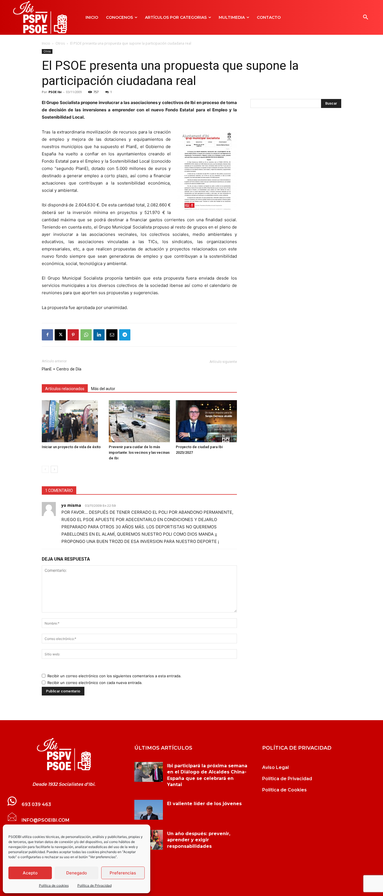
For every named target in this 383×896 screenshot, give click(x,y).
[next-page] (54, 469)
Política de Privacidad (94, 885)
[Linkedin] (99, 334)
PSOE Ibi (55, 92)
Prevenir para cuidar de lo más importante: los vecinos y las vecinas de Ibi (139, 452)
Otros (60, 43)
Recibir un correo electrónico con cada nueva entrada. (94, 682)
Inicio (46, 43)
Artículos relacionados (64, 388)
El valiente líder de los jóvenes (204, 803)
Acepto (30, 873)
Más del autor (103, 388)
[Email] (111, 334)
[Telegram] (124, 334)
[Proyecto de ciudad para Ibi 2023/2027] (206, 421)
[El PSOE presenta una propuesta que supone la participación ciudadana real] (64, 754)
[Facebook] (47, 334)
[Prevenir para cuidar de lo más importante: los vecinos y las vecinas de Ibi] (139, 421)
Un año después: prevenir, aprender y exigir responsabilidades (198, 840)
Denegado (76, 873)
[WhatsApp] (86, 334)
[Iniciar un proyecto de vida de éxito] (72, 421)
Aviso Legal (275, 767)
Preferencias (123, 873)
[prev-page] (45, 469)
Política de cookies (54, 885)
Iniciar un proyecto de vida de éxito (71, 447)
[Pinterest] (73, 334)
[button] (365, 17)
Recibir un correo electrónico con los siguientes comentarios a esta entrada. (114, 676)
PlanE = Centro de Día (61, 369)
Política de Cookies (284, 790)
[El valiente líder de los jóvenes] (148, 810)
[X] (60, 334)
